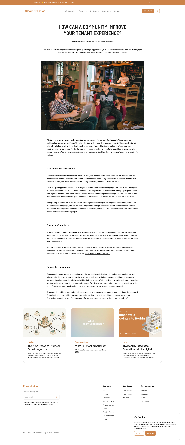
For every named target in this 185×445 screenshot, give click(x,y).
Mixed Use (127, 398)
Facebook (144, 394)
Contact (106, 394)
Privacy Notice (48, 404)
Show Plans (148, 11)
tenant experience (126, 152)
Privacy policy (108, 405)
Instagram (144, 401)
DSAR (105, 419)
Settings (139, 433)
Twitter (143, 398)
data (53, 402)
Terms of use (108, 401)
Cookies (106, 409)
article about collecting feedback (97, 253)
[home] (35, 11)
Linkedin (143, 391)
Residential (127, 391)
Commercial (128, 394)
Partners (106, 398)
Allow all (150, 433)
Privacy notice (108, 416)
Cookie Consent (109, 412)
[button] (82, 11)
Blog (105, 391)
